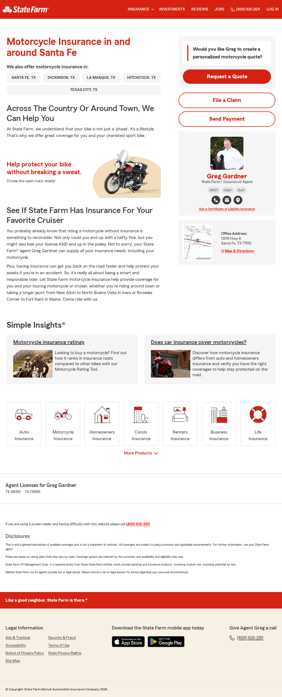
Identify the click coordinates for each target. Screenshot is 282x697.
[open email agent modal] (227, 201)
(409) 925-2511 (248, 9)
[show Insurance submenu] (151, 9)
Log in (273, 9)
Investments (172, 9)
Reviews (199, 9)
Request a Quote (227, 76)
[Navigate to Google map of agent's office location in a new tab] (238, 200)
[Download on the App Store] (128, 641)
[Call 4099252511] (216, 200)
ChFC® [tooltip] (214, 190)
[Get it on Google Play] (166, 641)
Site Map (13, 661)
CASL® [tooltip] (228, 190)
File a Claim (227, 100)
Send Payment (227, 119)
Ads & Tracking (18, 638)
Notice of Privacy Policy (25, 653)
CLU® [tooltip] (241, 190)
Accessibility (16, 645)
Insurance (138, 9)
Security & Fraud (62, 638)
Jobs (219, 9)
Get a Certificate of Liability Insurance (227, 209)
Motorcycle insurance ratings (48, 342)
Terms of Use (58, 645)
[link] (25, 9)
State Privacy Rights (64, 653)
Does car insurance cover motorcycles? (198, 342)
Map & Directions (239, 251)
